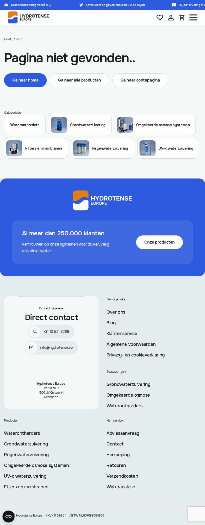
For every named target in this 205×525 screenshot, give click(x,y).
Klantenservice (121, 333)
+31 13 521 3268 (56, 331)
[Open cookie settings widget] (8, 517)
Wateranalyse (120, 487)
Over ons (115, 312)
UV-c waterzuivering (25, 476)
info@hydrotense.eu (56, 347)
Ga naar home (25, 80)
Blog (111, 323)
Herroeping (118, 454)
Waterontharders (124, 406)
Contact (115, 444)
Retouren (116, 465)
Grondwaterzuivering (128, 384)
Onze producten (159, 242)
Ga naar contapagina (140, 80)
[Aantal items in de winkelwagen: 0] (181, 17)
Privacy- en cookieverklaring (135, 355)
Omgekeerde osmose (128, 395)
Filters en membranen (26, 487)
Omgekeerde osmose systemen (36, 465)
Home (8, 39)
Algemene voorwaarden (131, 344)
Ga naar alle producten (79, 80)
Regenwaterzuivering (26, 454)
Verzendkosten (122, 476)
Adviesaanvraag (122, 433)
